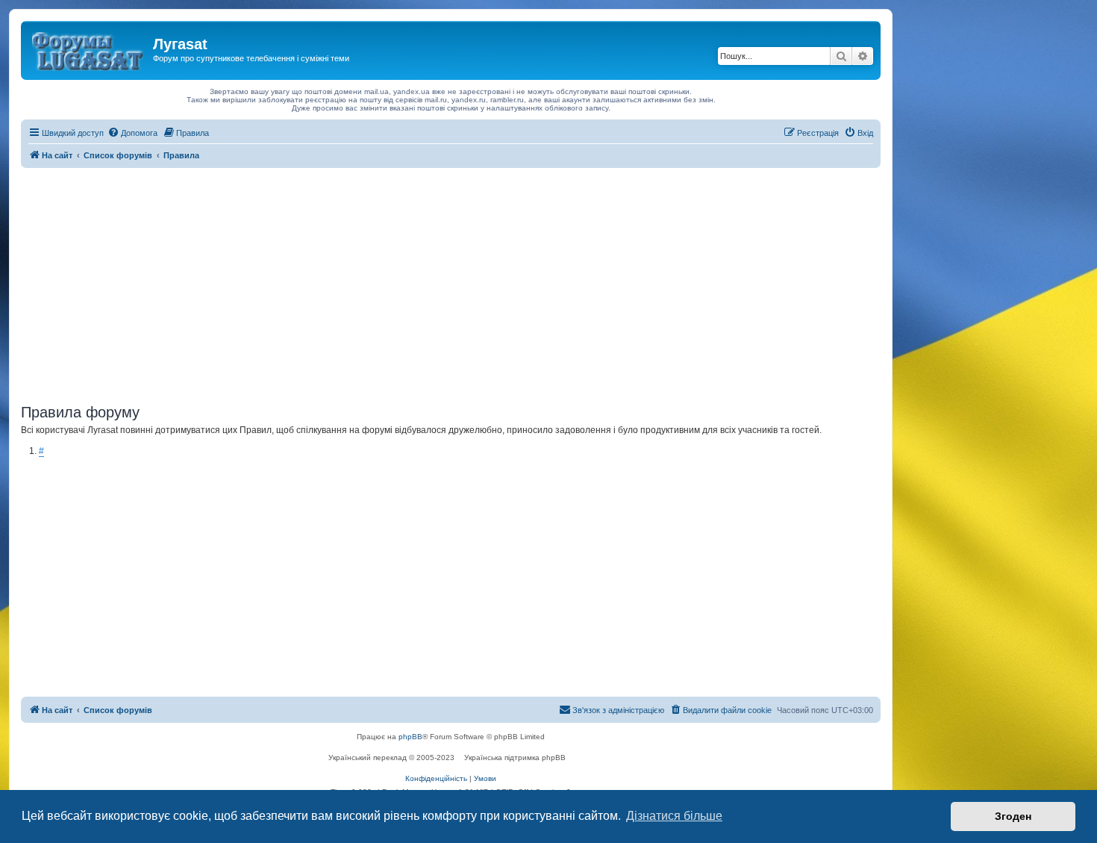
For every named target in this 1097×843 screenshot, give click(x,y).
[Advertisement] (451, 280)
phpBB (410, 736)
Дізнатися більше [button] (674, 815)
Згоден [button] (1013, 816)
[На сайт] (89, 48)
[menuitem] (132, 133)
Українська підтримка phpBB (515, 757)
